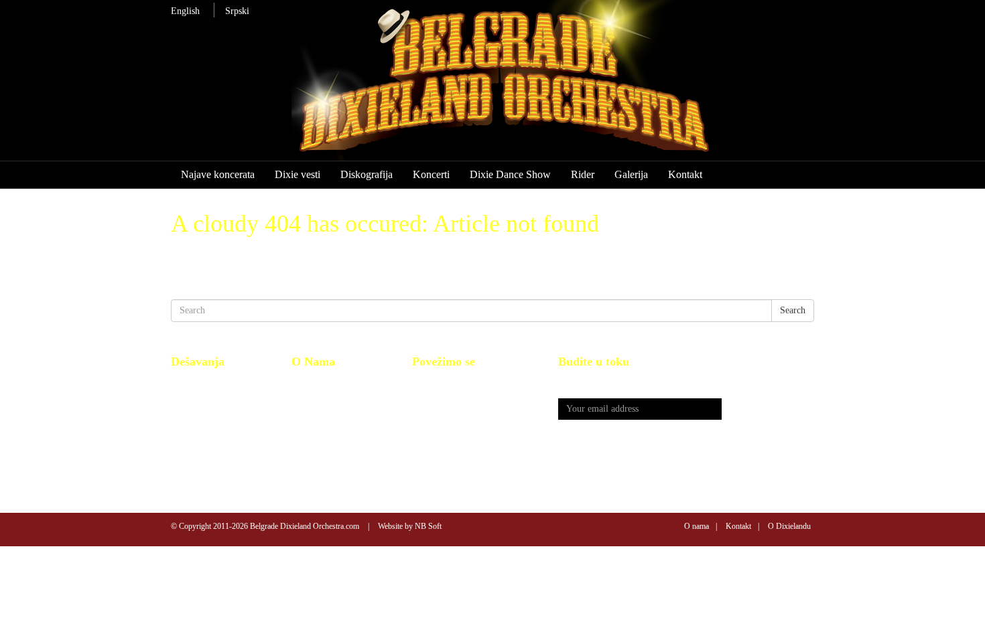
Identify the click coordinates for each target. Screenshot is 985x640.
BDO (301, 383)
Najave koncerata (218, 174)
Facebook (430, 383)
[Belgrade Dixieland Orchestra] (530, 86)
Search (792, 310)
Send (768, 409)
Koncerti (431, 174)
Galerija (631, 174)
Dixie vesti (297, 174)
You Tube (431, 397)
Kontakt (685, 174)
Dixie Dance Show (510, 174)
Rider (582, 174)
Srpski (237, 11)
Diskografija (366, 174)
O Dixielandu (789, 526)
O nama (696, 526)
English (185, 11)
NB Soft (428, 526)
